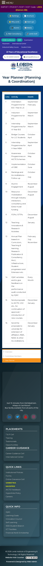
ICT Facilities (11, 529)
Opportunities (12, 445)
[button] (4, 2)
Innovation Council (14, 519)
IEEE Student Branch (15, 526)
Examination (28, 40)
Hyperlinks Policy (13, 493)
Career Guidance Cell (15, 453)
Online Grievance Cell (15, 479)
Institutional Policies (14, 472)
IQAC (8, 512)
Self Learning (11, 522)
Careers (9, 496)
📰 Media (28, 28)
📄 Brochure (29, 16)
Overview (8, 352)
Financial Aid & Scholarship (17, 533)
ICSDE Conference (9, 40)
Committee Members (13, 356)
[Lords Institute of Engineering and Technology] (21, 66)
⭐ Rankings (14, 16)
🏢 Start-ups (29, 22)
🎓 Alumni (15, 28)
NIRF (19, 40)
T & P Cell (10, 434)
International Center (19, 44)
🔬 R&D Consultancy (13, 34)
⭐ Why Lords (14, 22)
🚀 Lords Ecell (32, 34)
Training (9, 438)
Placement (6, 44)
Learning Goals (12, 515)
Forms (8, 476)
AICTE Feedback (13, 490)
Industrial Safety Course (10, 47)
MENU (9, 2)
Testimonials (11, 441)
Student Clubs (26, 47)
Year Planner (10, 360)
